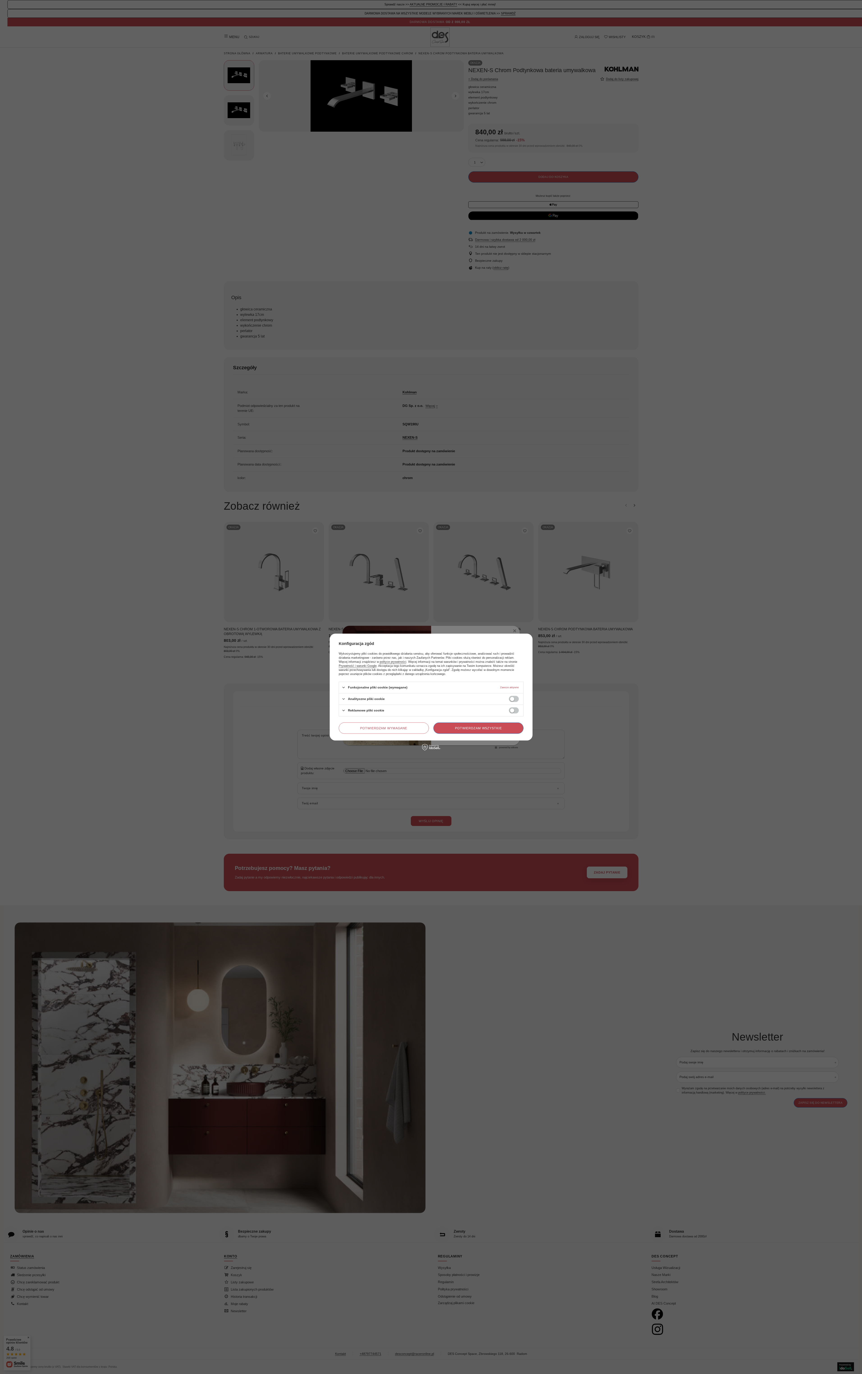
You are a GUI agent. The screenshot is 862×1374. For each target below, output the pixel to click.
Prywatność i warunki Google (358, 665)
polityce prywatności (393, 661)
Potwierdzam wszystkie (478, 728)
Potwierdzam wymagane (383, 728)
